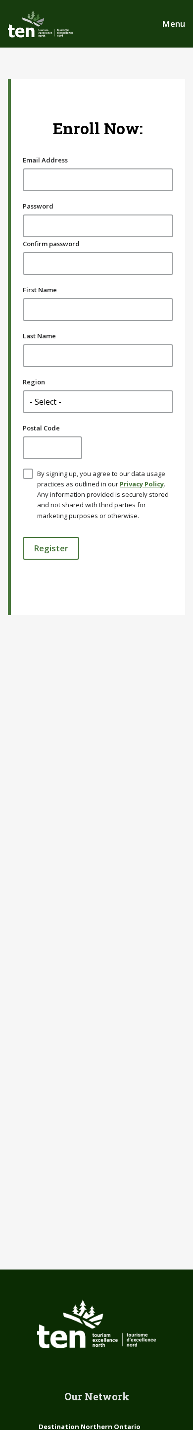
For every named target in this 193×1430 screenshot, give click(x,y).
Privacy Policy (142, 483)
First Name (40, 289)
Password (38, 206)
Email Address (45, 160)
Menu (173, 23)
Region (34, 381)
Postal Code (41, 428)
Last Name (39, 335)
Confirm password (51, 243)
